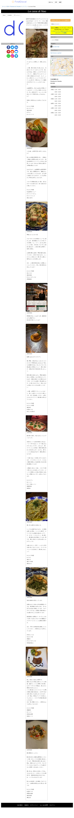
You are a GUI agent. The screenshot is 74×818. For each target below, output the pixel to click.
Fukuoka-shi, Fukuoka (15, 6)
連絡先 (27, 805)
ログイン (52, 805)
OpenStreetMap (65, 75)
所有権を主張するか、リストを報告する (60, 20)
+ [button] (52, 60)
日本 (8, 6)
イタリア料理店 (54, 40)
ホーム (51, 2)
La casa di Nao (63, 70)
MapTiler (59, 75)
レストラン (24, 6)
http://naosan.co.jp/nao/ (55, 53)
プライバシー (34, 805)
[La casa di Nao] (62, 67)
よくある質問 (44, 805)
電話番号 (10, 15)
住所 (4, 15)
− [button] (52, 62)
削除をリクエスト (55, 24)
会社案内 (20, 805)
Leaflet (56, 75)
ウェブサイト (17, 15)
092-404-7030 (56, 46)
